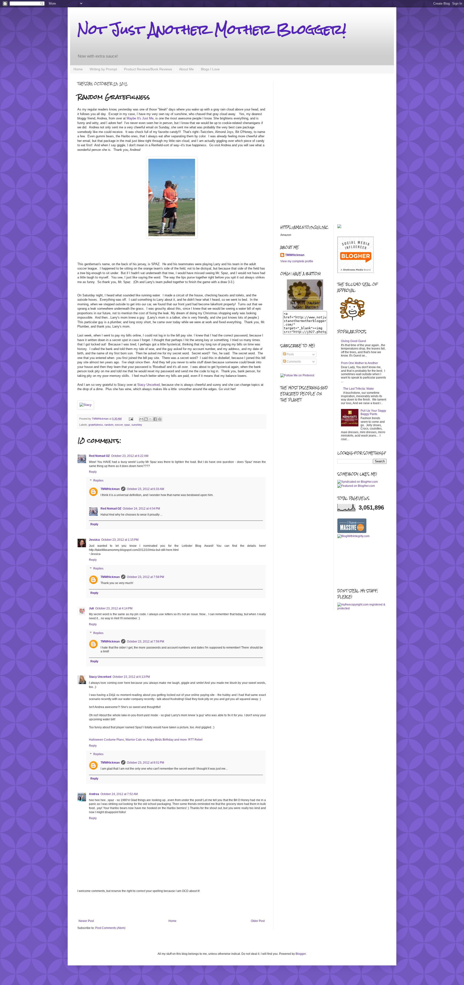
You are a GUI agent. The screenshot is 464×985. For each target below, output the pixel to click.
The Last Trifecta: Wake (358, 388)
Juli (91, 608)
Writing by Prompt (103, 69)
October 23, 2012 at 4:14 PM (113, 608)
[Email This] (141, 419)
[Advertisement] (171, 906)
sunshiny (136, 424)
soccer (119, 424)
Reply (93, 472)
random (108, 424)
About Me (186, 69)
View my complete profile (296, 261)
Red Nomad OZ (99, 456)
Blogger (301, 954)
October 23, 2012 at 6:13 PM (131, 677)
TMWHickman (110, 489)
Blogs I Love (210, 69)
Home (78, 69)
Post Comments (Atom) (110, 928)
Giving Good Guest (353, 341)
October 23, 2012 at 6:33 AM (145, 489)
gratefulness (95, 424)
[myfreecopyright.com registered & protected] (362, 608)
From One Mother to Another (359, 363)
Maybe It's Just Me (140, 118)
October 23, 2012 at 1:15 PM (119, 539)
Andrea (94, 794)
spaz (127, 424)
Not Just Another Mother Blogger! (211, 29)
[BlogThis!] (146, 419)
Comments (293, 361)
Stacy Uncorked (148, 385)
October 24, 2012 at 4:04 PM (141, 508)
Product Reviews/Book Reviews (148, 69)
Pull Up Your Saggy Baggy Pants (373, 412)
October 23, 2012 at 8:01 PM (145, 762)
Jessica (94, 539)
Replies (98, 480)
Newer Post (86, 921)
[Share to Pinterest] (159, 419)
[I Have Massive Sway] (351, 532)
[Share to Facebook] (155, 419)
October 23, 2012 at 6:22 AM (129, 456)
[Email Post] (131, 418)
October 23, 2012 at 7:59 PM (145, 641)
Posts (290, 354)
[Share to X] (150, 419)
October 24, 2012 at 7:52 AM (119, 794)
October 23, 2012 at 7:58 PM (145, 577)
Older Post (258, 921)
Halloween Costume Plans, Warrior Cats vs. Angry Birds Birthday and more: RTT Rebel (146, 739)
